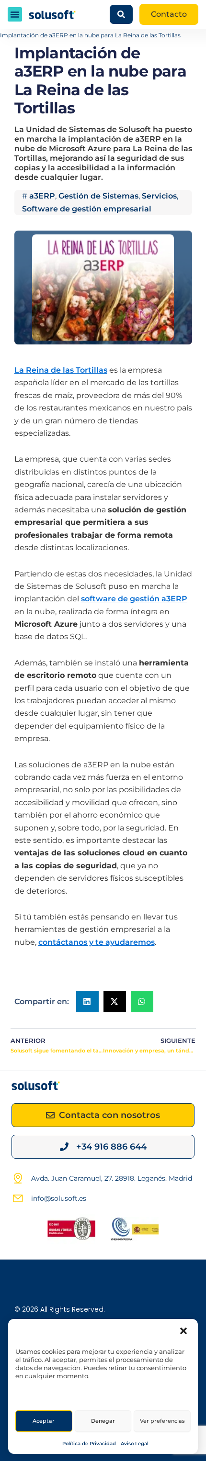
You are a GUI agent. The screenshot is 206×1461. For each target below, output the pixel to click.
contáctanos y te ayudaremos (96, 942)
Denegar (103, 1420)
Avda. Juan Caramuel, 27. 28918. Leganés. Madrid (111, 1178)
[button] (183, 1331)
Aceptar (44, 1420)
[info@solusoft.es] (17, 1198)
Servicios (159, 195)
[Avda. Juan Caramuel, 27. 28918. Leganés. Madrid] (17, 1178)
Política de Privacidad (89, 1443)
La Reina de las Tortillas (60, 370)
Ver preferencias (162, 1420)
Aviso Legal (135, 1443)
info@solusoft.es (58, 1198)
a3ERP (42, 195)
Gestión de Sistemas (98, 195)
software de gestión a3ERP (134, 598)
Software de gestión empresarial (86, 208)
